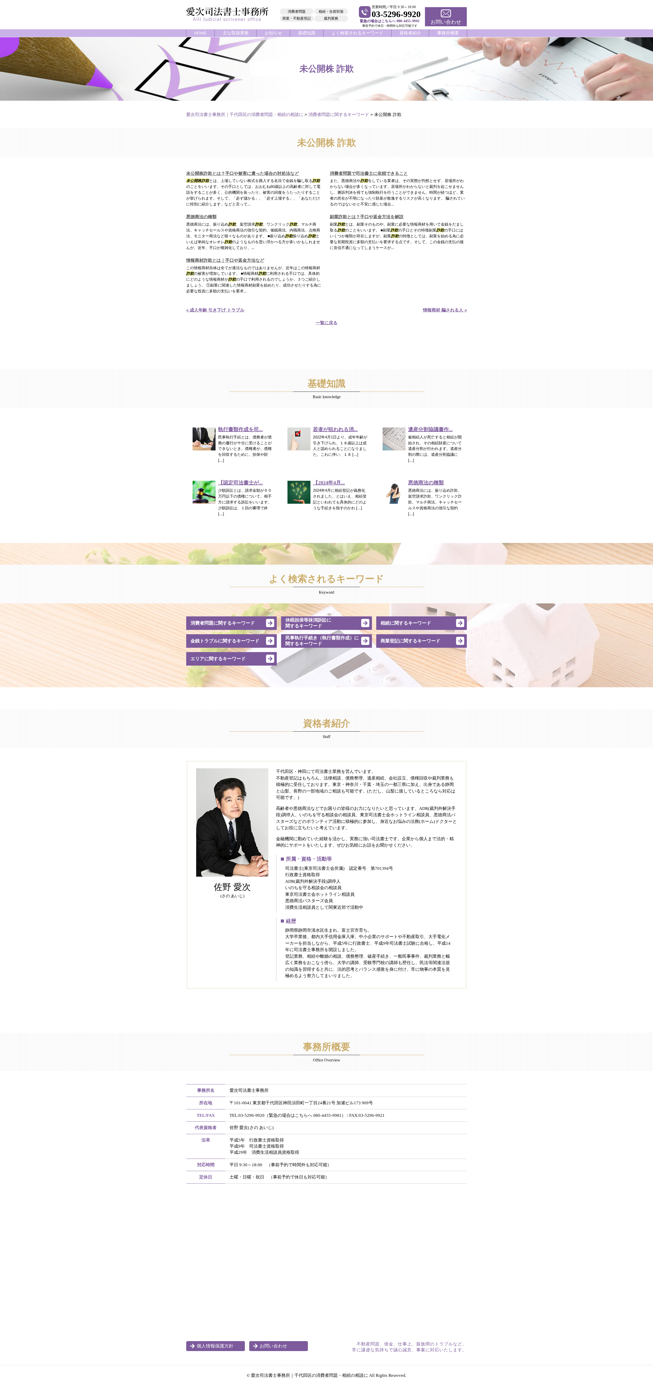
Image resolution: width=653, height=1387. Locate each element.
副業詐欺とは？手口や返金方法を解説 (367, 216)
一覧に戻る (326, 322)
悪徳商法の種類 (201, 216)
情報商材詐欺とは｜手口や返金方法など (225, 260)
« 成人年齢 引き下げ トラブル (215, 310)
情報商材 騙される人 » (445, 310)
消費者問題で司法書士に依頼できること (369, 173)
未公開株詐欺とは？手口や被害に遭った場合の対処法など (242, 173)
